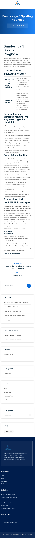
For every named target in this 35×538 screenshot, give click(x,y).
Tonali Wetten (8, 231)
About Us (3, 478)
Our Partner (4, 481)
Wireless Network (6, 500)
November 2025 (8, 354)
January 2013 (8, 358)
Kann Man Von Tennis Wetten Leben (14, 315)
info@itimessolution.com (10, 522)
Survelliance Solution (6, 502)
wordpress (9, 431)
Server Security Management (9, 497)
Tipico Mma (7, 320)
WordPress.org (8, 400)
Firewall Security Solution (8, 494)
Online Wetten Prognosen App (12, 311)
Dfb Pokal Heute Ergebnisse (12, 253)
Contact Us (4, 484)
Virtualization (4, 505)
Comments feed (8, 396)
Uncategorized (8, 373)
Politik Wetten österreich (11, 306)
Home (13, 25)
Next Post (17, 274)
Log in (5, 388)
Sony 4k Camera (16, 335)
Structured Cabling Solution (8, 508)
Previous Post (17, 266)
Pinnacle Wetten (8, 233)
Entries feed (7, 392)
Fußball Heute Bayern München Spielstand (16, 302)
